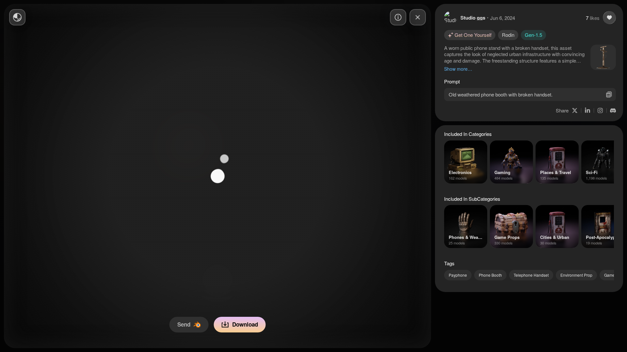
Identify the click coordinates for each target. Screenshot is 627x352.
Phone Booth (490, 275)
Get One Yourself (473, 34)
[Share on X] (575, 110)
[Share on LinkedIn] (587, 110)
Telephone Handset (531, 275)
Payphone (458, 275)
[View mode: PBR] (17, 17)
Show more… (458, 69)
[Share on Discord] (613, 110)
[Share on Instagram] (600, 110)
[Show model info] (398, 17)
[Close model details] (418, 17)
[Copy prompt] (609, 94)
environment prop (576, 275)
